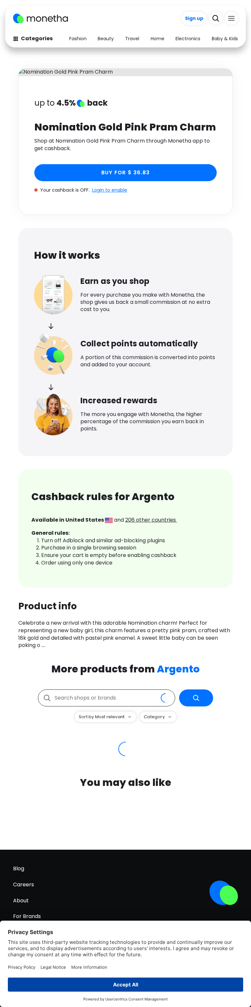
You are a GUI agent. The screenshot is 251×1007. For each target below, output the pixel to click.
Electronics (188, 38)
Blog (18, 868)
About (21, 900)
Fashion (78, 38)
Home (157, 38)
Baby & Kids (225, 38)
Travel (132, 38)
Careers (23, 884)
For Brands (27, 916)
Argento (178, 669)
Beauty (106, 38)
